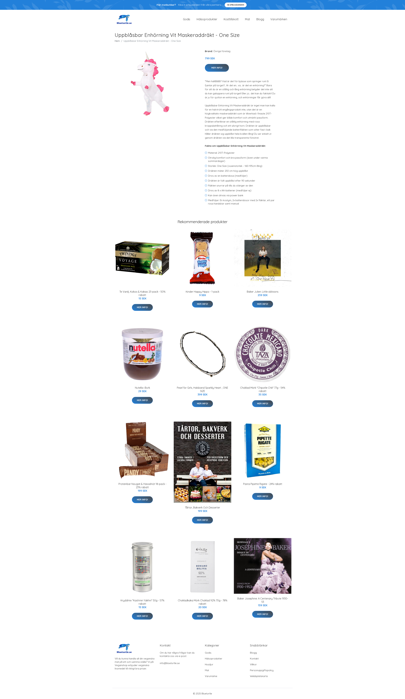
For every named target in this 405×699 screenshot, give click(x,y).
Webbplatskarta (259, 676)
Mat (247, 19)
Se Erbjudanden (235, 5)
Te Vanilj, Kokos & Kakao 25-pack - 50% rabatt (142, 293)
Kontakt (254, 658)
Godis (186, 19)
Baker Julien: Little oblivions (262, 291)
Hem (117, 40)
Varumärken (278, 19)
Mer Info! (216, 67)
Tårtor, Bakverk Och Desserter (202, 507)
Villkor (253, 664)
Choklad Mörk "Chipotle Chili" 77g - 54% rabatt (262, 389)
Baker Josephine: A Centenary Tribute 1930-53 (262, 600)
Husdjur (209, 664)
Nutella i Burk (142, 387)
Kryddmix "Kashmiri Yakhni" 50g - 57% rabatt (142, 602)
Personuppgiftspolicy (262, 670)
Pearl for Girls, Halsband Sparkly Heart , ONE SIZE (202, 389)
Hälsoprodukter (206, 19)
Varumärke (211, 676)
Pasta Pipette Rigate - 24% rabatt (262, 484)
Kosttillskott (231, 19)
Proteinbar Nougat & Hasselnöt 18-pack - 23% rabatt (142, 485)
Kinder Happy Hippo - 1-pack (202, 291)
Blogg (260, 19)
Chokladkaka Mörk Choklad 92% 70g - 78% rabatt (202, 602)
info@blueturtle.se (170, 663)
